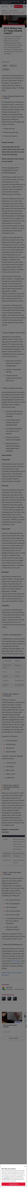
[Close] (25, 1166)
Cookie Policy (6, 1178)
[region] (13, 1175)
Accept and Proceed (13, 1184)
